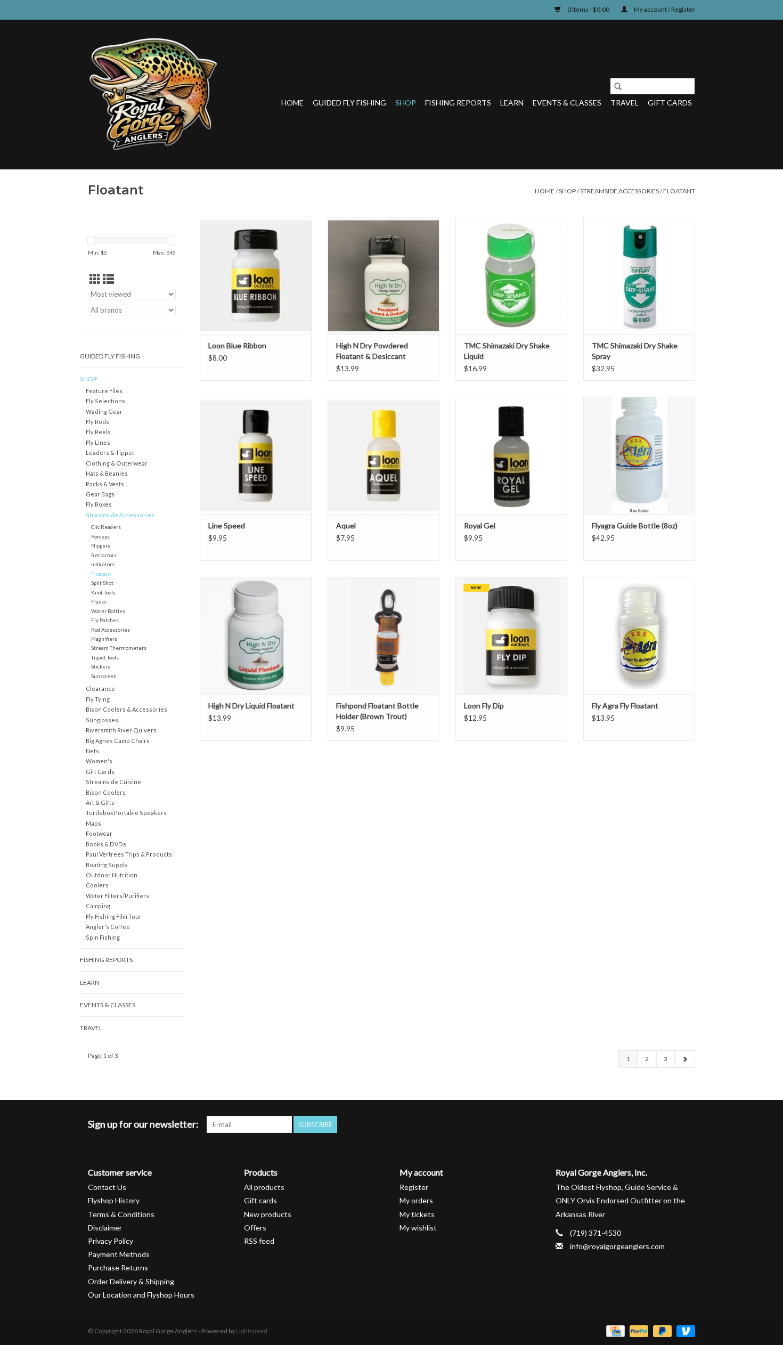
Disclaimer (105, 1227)
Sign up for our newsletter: (143, 1124)
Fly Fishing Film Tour (114, 916)
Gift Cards (100, 771)
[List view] (108, 279)
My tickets (417, 1214)
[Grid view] (95, 279)
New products (267, 1214)
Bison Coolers (106, 792)
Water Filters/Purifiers (117, 895)
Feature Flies (104, 390)
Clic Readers (106, 527)
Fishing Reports (458, 102)
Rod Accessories (110, 629)
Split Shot (102, 583)
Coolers (97, 885)
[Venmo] (684, 1330)
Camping (98, 905)
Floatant (679, 191)
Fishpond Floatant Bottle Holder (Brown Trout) (377, 711)
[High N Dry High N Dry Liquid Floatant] (256, 635)
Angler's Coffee (108, 926)
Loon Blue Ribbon (237, 345)
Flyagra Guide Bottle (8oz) (635, 525)
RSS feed (259, 1240)
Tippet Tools (105, 657)
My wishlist (418, 1227)
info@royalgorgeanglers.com (617, 1246)
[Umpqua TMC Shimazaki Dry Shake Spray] (639, 275)
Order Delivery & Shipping (131, 1281)
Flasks (99, 601)
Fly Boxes (99, 504)
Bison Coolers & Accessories (126, 709)
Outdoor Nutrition (111, 874)
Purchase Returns (118, 1267)
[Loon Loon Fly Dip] (511, 635)
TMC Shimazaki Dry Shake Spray (635, 351)
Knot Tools (103, 592)
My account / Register (664, 9)
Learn (512, 102)
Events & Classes (567, 102)
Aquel (346, 525)
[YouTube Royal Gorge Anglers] (667, 1124)
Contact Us (107, 1187)
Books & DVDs (106, 844)
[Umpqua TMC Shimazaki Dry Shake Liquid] (511, 275)
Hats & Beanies (107, 473)
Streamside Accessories (619, 191)
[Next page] (685, 1058)
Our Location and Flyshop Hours (141, 1294)
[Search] (618, 86)
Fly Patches (105, 620)
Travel (624, 102)
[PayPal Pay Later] (661, 1330)
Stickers (100, 666)
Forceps (100, 536)
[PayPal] (637, 1330)
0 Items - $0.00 (588, 9)
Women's (99, 760)
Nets (92, 750)
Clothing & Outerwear (117, 463)
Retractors (104, 555)
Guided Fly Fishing (349, 102)
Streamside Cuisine (113, 781)
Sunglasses (102, 719)
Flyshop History (114, 1200)
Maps (93, 823)
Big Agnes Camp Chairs (118, 740)
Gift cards (670, 102)
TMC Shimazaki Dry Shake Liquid (507, 351)
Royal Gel (479, 525)
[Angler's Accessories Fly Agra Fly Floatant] (639, 635)
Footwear (99, 833)
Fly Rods (97, 421)
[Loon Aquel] (383, 455)
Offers (255, 1227)
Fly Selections (105, 400)
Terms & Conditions (121, 1214)
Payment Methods (119, 1254)
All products (264, 1187)
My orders (416, 1200)
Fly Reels (98, 431)
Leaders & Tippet (110, 452)
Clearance (100, 688)
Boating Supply (107, 864)
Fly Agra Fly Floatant (625, 705)
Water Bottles (108, 611)
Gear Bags (100, 494)
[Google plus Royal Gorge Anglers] (649, 1124)
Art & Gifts (100, 802)
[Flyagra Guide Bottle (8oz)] (639, 455)
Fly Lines (98, 442)
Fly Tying (98, 699)
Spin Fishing (103, 937)
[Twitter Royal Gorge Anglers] (630, 1124)
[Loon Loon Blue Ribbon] (256, 275)
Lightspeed (251, 1331)
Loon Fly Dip (484, 705)
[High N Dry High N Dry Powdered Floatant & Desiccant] (383, 275)
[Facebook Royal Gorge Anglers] (612, 1124)
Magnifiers (104, 638)
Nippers (100, 545)
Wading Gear (104, 411)
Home (292, 102)
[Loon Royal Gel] (511, 455)
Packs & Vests (105, 483)
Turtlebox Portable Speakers (126, 812)
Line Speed (226, 525)
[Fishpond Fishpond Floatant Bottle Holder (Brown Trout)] (383, 635)
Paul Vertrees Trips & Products (129, 854)
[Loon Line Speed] (256, 455)
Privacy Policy (110, 1240)
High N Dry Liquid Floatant (251, 705)
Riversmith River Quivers (121, 730)
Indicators (103, 564)
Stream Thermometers (118, 648)
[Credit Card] (613, 1330)
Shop (405, 102)
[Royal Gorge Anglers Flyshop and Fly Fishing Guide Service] (153, 94)
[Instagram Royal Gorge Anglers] (686, 1124)
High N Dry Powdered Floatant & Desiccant (372, 351)
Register (413, 1187)
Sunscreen (104, 676)
